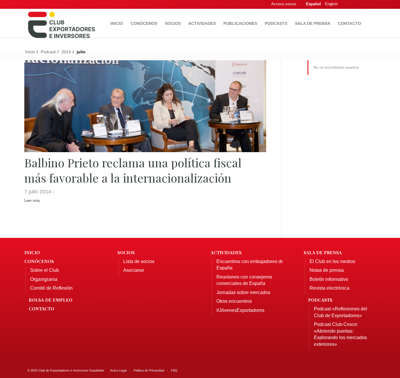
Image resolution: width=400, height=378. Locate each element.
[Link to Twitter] (353, 4)
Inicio (32, 252)
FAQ (174, 370)
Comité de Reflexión (51, 288)
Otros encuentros (234, 301)
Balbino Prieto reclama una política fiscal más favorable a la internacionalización (133, 170)
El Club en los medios (332, 261)
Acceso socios (283, 4)
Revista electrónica (329, 288)
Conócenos (39, 261)
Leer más (32, 200)
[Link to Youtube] (371, 4)
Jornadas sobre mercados (243, 292)
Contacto (41, 309)
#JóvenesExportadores (240, 310)
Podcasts (320, 300)
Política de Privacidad (149, 370)
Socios (126, 252)
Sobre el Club (44, 270)
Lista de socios (138, 261)
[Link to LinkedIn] (362, 4)
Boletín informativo (329, 279)
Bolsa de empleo (50, 300)
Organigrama (43, 279)
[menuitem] (117, 23)
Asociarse (133, 270)
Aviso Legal (118, 370)
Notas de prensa (327, 270)
